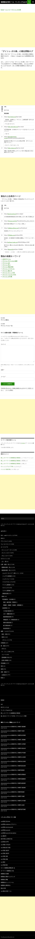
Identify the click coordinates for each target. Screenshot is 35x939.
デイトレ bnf (6, 263)
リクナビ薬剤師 (6, 590)
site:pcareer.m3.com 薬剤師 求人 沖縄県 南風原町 (13, 783)
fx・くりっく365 (6, 651)
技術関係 (4, 608)
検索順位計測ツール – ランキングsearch (14, 2)
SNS (2, 538)
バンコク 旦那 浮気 (5, 469)
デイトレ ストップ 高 (8, 272)
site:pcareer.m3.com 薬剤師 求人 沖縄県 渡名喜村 (13, 765)
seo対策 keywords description (8, 833)
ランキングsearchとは (6, 710)
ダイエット (5, 640)
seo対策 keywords (5, 830)
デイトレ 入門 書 (7, 276)
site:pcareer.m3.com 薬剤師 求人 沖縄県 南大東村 (13, 761)
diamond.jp (11, 249)
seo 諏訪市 (3, 836)
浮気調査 (3, 663)
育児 (2, 666)
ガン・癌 (4, 561)
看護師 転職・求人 (6, 567)
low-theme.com (12, 116)
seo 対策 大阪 (4, 856)
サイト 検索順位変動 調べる (8, 868)
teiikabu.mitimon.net (13, 228)
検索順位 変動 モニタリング (8, 876)
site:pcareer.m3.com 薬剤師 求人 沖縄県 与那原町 (13, 787)
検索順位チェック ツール (7, 882)
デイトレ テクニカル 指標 (9, 261)
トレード (7, 9)
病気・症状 (4, 634)
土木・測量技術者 (7, 613)
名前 (2, 370)
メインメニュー (33, 2)
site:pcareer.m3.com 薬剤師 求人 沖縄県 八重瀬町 (13, 739)
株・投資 (3, 645)
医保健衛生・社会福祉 (8, 599)
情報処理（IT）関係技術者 (10, 619)
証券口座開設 (5, 660)
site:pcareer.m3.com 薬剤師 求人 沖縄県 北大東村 (13, 757)
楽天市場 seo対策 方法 (6, 838)
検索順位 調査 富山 (5, 885)
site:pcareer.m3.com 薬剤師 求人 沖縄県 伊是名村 (13, 748)
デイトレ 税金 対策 (7, 267)
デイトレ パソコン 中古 (9, 274)
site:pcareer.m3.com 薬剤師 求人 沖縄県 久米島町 (13, 744)
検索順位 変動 (4, 879)
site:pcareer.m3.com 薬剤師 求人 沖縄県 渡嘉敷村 (13, 779)
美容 (3, 637)
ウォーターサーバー (6, 544)
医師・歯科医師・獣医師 (9, 602)
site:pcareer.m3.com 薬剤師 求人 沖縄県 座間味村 (13, 774)
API (2, 704)
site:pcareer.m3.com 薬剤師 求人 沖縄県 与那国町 (13, 726)
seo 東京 (3, 862)
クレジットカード (6, 552)
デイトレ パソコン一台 (6, 324)
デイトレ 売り (6, 265)
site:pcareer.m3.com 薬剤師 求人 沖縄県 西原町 (13, 792)
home (2, 9)
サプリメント (4, 558)
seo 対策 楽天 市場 (5, 847)
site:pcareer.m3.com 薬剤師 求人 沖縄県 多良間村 (13, 735)
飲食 (2, 677)
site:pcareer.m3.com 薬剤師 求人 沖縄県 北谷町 (13, 805)
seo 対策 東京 (4, 865)
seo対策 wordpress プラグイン (9, 824)
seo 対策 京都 (4, 859)
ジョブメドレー (6, 579)
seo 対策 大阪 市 (5, 850)
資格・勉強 (4, 672)
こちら (23, 524)
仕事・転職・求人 (5, 564)
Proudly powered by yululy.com (7, 937)
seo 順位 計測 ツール (6, 891)
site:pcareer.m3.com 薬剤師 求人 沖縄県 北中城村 (13, 800)
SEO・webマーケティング (7, 535)
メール (3, 376)
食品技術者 (6, 628)
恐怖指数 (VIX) (5, 657)
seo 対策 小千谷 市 (5, 844)
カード (2, 547)
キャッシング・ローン (7, 550)
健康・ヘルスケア (5, 631)
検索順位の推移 (5, 873)
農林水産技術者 (7, 622)
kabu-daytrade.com (13, 126)
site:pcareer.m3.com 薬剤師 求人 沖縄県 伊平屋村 (13, 752)
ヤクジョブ (5, 587)
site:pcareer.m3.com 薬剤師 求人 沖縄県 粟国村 (13, 770)
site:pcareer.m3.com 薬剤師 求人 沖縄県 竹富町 (13, 731)
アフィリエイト (5, 541)
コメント (3, 344)
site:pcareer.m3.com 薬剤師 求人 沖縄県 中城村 (13, 796)
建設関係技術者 (7, 616)
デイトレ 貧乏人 (5, 319)
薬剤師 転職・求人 (6, 570)
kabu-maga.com (12, 148)
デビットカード (6, 555)
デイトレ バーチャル (8, 268)
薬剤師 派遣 (5, 593)
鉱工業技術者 (6, 625)
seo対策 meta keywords (7, 827)
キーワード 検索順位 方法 (7, 870)
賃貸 (2, 669)
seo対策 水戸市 (5, 841)
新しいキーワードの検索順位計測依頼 (10, 457)
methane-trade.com (12, 242)
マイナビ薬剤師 (6, 584)
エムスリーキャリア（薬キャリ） (11, 573)
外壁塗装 (3, 643)
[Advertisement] (17, 30)
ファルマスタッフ (7, 582)
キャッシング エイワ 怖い (7, 466)
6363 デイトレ (6, 259)
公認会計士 (4, 674)
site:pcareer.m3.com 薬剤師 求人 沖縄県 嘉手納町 (13, 809)
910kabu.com (11, 235)
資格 (3, 596)
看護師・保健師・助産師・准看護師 (12, 605)
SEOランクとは (5, 707)
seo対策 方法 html (5, 821)
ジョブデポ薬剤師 (7, 576)
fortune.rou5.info (12, 221)
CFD (3, 648)
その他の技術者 (7, 611)
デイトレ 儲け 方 (7, 270)
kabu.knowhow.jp (12, 214)
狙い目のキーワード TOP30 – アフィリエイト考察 (13, 716)
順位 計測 (3, 888)
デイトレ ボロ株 (16, 9)
